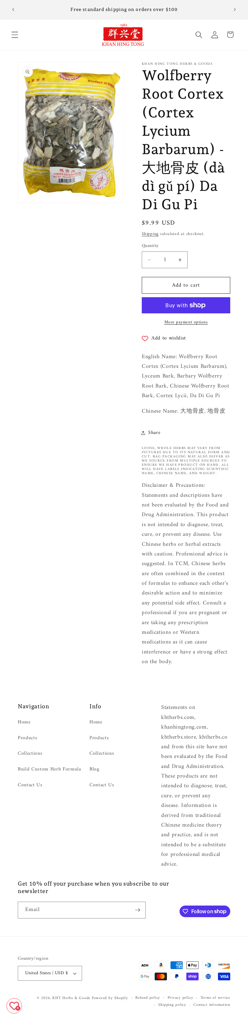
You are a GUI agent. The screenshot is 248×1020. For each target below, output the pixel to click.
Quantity (150, 246)
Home (24, 722)
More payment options (186, 322)
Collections (30, 753)
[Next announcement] (235, 10)
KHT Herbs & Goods (71, 998)
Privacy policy (180, 998)
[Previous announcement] (13, 10)
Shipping (150, 234)
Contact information (211, 1005)
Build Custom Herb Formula (49, 769)
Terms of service (215, 998)
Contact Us (30, 785)
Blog (94, 769)
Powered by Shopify (110, 998)
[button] (15, 34)
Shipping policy (172, 1005)
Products (27, 738)
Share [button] (154, 432)
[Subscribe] (137, 910)
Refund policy (147, 998)
